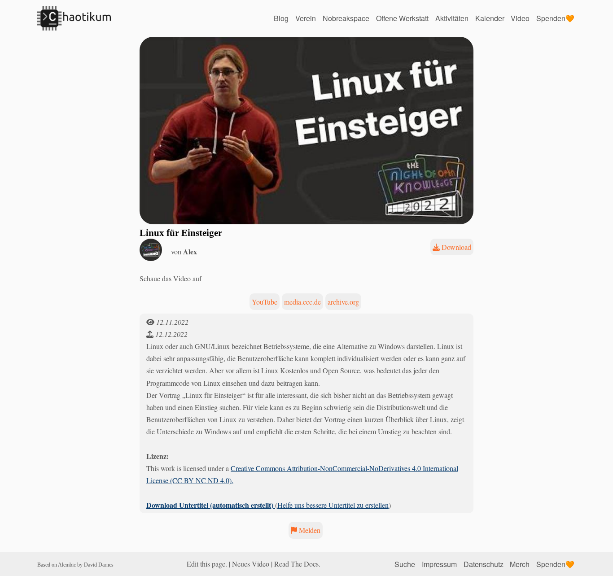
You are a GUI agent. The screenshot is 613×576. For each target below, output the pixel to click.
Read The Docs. (297, 563)
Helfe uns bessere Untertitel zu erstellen (333, 505)
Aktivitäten (452, 18)
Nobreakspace (346, 18)
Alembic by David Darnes (86, 565)
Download (455, 247)
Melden (308, 530)
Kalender (489, 18)
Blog (281, 18)
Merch (520, 564)
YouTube (264, 301)
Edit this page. (207, 563)
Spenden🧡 (555, 18)
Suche (404, 564)
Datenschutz (484, 564)
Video (520, 18)
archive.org (343, 301)
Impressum (439, 564)
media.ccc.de (302, 301)
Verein (305, 18)
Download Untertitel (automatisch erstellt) (210, 505)
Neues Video (250, 563)
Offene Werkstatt (402, 18)
